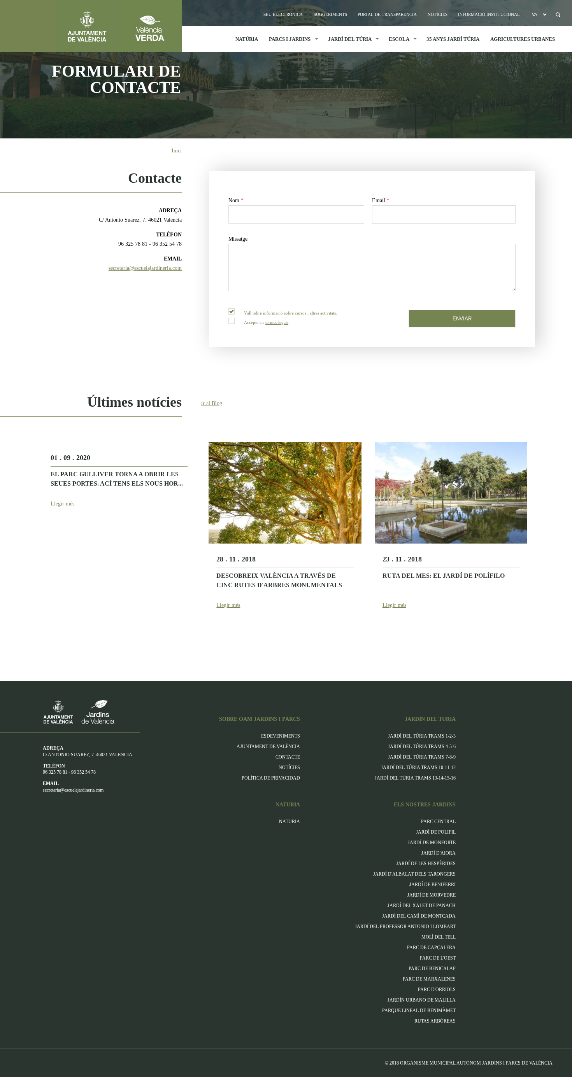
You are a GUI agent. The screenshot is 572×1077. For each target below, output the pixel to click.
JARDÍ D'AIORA (438, 853)
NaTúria (246, 39)
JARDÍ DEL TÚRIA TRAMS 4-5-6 (422, 746)
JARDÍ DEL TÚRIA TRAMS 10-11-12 (418, 767)
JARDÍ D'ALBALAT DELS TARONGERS (414, 874)
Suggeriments (330, 14)
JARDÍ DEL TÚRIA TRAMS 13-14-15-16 (415, 778)
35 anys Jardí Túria (452, 39)
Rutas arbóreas (435, 1021)
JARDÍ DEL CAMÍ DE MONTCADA (419, 916)
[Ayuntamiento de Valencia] (59, 26)
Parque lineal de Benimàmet (419, 1010)
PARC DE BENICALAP (432, 968)
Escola (396, 39)
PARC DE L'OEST (438, 958)
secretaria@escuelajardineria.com (145, 268)
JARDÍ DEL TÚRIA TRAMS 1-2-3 (422, 736)
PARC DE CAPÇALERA (431, 947)
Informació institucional (489, 14)
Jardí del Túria (347, 39)
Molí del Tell (438, 937)
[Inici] (150, 26)
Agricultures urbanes (522, 39)
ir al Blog (211, 403)
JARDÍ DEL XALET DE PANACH (422, 905)
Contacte (287, 757)
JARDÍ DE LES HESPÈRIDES (426, 863)
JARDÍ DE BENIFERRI (432, 884)
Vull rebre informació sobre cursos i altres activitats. (290, 313)
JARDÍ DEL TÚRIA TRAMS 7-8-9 (422, 757)
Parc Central (438, 821)
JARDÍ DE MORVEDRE (431, 895)
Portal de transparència (387, 14)
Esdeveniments (280, 736)
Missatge (237, 239)
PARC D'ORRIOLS (437, 989)
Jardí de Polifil (436, 832)
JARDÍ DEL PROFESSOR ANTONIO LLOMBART (405, 926)
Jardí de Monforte (432, 842)
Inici (177, 151)
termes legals (276, 322)
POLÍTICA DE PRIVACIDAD (271, 778)
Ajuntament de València (268, 746)
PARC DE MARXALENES (429, 979)
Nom (236, 200)
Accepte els (266, 322)
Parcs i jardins (287, 39)
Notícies (437, 14)
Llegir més (62, 504)
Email (381, 200)
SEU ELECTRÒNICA (283, 14)
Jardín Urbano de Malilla (422, 1000)
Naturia (289, 821)
